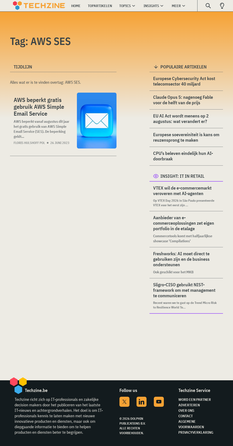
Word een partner (194, 399)
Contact (185, 416)
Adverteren (189, 405)
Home (76, 5)
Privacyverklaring (195, 432)
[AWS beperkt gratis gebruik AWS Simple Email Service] (96, 121)
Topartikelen (100, 5)
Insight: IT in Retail (182, 176)
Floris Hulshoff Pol (29, 143)
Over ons (186, 410)
